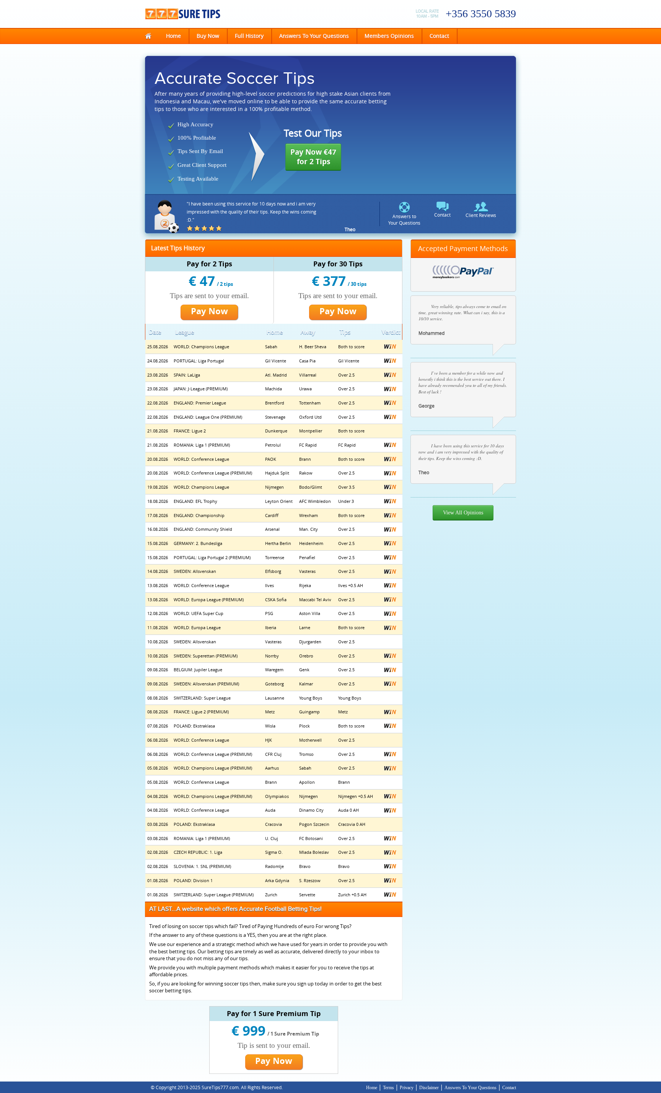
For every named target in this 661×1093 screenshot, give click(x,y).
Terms (388, 1087)
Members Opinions (389, 35)
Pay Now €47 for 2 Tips (313, 156)
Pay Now (209, 311)
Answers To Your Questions (314, 35)
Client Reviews (481, 215)
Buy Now (208, 35)
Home (177, 35)
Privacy (407, 1087)
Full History (249, 35)
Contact (439, 35)
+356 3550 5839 (481, 14)
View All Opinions (463, 513)
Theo (350, 229)
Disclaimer (429, 1087)
